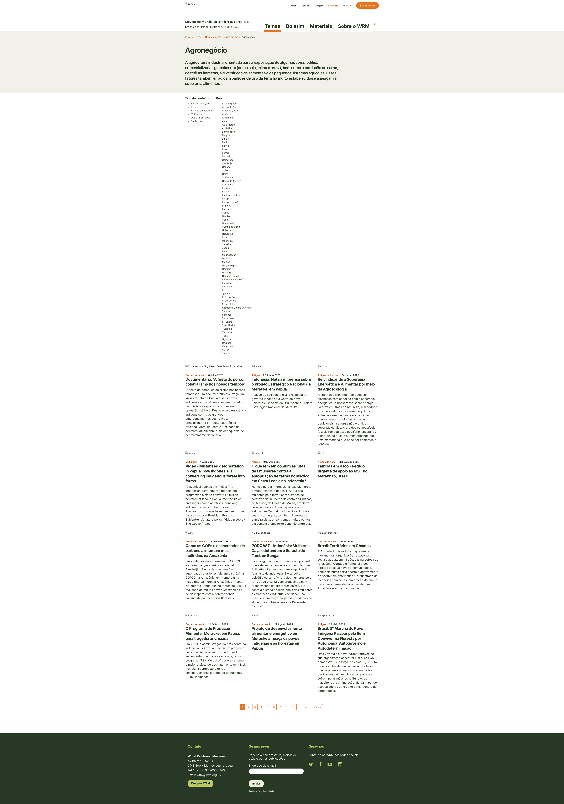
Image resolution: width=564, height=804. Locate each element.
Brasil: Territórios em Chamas (344, 545)
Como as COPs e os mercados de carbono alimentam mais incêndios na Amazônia (215, 550)
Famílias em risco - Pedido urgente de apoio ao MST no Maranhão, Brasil (342, 471)
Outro (346, 5)
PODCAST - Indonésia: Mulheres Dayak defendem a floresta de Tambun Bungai (281, 550)
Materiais (321, 26)
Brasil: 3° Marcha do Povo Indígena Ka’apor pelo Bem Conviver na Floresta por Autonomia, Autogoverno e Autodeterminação (342, 638)
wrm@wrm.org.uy (209, 775)
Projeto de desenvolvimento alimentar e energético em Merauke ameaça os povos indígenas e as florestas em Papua (277, 638)
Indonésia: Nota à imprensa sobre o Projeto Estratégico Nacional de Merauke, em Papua (281, 384)
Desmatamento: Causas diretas (221, 36)
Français (319, 5)
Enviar (256, 783)
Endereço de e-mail (262, 765)
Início (187, 36)
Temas (272, 26)
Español (305, 5)
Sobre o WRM (354, 26)
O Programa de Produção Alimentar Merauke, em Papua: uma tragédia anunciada (213, 633)
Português (333, 5)
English (292, 5)
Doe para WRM (200, 783)
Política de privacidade (261, 791)
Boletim (295, 26)
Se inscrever (368, 5)
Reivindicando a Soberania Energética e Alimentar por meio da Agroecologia (346, 384)
